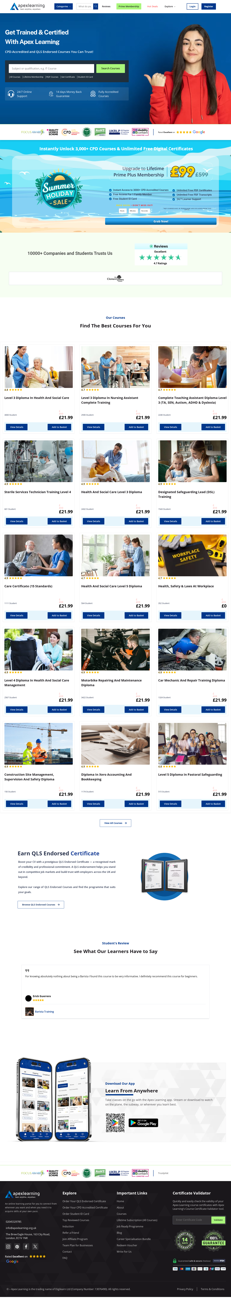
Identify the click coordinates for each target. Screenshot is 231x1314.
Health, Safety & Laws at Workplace (186, 586)
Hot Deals (152, 6)
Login (192, 6)
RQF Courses (52, 76)
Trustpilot (163, 1173)
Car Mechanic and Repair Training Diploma (191, 680)
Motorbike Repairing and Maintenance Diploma (111, 682)
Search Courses (110, 68)
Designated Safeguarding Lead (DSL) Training (186, 494)
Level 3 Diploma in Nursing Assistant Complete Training (109, 400)
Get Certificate (68, 76)
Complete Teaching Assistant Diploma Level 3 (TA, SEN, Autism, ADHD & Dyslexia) (192, 400)
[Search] (95, 6)
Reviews (106, 6)
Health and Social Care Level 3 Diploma (111, 492)
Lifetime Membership (33, 76)
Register (208, 6)
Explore (169, 6)
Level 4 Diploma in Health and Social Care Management (36, 682)
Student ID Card (85, 76)
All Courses (15, 76)
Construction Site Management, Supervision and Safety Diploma (29, 776)
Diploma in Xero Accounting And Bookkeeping (106, 776)
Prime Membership (129, 6)
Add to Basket (59, 427)
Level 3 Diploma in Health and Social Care (36, 398)
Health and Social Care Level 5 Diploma (111, 586)
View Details (16, 427)
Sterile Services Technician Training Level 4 (37, 492)
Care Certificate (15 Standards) (28, 586)
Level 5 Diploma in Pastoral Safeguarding (190, 774)
